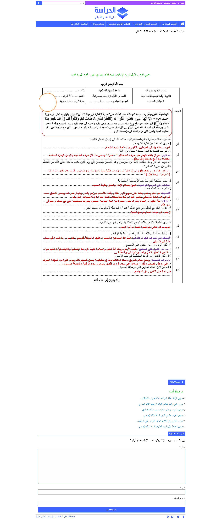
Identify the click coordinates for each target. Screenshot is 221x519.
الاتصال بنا (181, 3)
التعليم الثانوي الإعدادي (146, 24)
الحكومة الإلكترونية (79, 24)
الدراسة (111, 13)
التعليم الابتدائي (169, 24)
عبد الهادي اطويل (43, 516)
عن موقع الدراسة (156, 3)
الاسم (182, 487)
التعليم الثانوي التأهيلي (119, 24)
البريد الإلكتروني (179, 498)
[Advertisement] (111, 54)
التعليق (182, 447)
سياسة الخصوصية (170, 3)
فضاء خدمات (98, 24)
